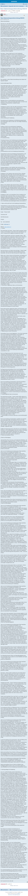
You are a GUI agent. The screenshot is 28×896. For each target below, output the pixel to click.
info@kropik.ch (7, 224)
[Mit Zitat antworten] (24, 15)
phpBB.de (18, 893)
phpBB (10, 892)
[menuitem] (3, 4)
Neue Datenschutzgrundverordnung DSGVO (13, 9)
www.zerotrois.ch (7, 226)
